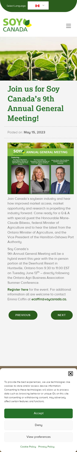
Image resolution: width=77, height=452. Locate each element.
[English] (37, 5)
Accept (38, 413)
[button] (70, 373)
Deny (38, 425)
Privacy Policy (46, 446)
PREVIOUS (23, 315)
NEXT (62, 315)
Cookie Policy (28, 446)
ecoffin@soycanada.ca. (49, 299)
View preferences (39, 437)
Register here (17, 289)
